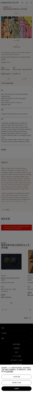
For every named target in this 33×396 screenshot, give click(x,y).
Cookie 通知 (9, 371)
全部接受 (16, 388)
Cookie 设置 (16, 376)
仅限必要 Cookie (16, 382)
